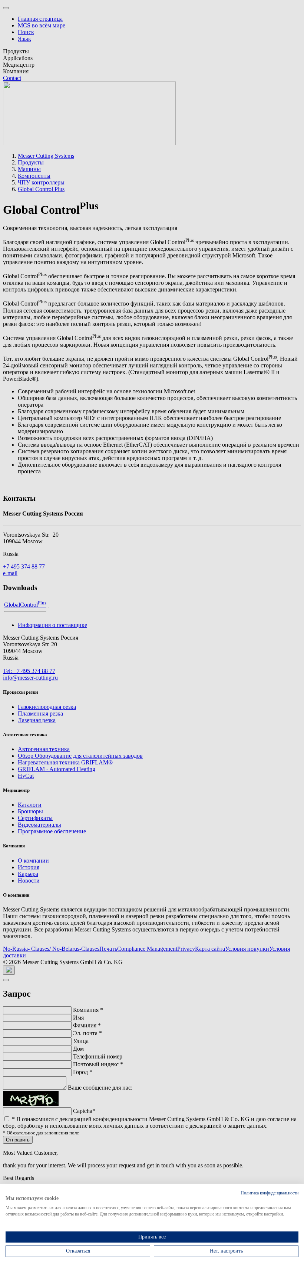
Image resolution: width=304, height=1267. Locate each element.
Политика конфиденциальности (269, 1193)
